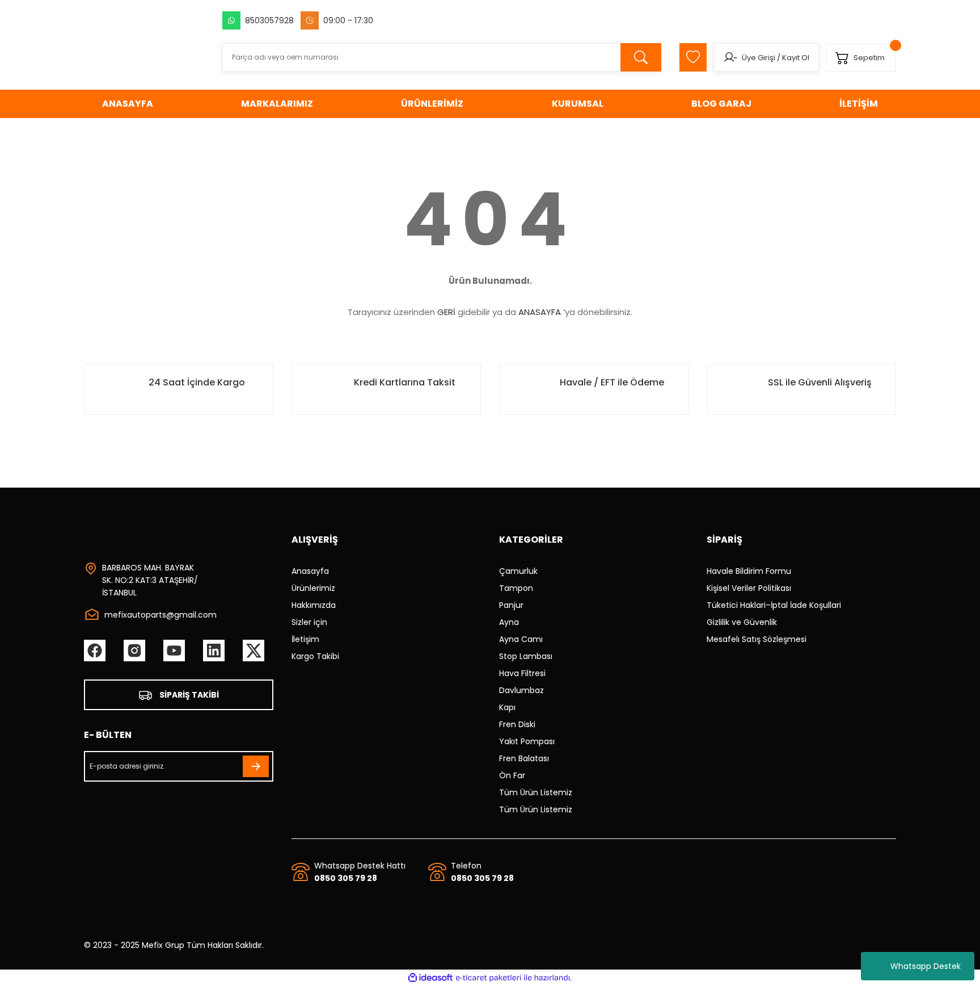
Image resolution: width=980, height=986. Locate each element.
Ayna (509, 622)
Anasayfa (310, 571)
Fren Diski (517, 724)
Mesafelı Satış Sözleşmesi (756, 639)
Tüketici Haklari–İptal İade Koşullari (774, 605)
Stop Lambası (525, 656)
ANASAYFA (539, 312)
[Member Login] (730, 57)
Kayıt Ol (795, 57)
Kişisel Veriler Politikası (749, 588)
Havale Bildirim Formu (749, 571)
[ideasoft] (430, 977)
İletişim (305, 639)
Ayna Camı (521, 639)
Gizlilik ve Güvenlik (742, 622)
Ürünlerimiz (313, 588)
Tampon (516, 588)
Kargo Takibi (315, 656)
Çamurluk (518, 571)
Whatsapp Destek (925, 966)
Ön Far (512, 775)
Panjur (511, 605)
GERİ (446, 312)
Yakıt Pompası (527, 741)
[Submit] (256, 766)
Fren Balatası (524, 758)
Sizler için (309, 622)
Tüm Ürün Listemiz (535, 792)
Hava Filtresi (522, 673)
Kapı (507, 707)
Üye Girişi (758, 57)
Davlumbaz (521, 690)
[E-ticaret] (488, 978)
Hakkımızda (314, 605)
